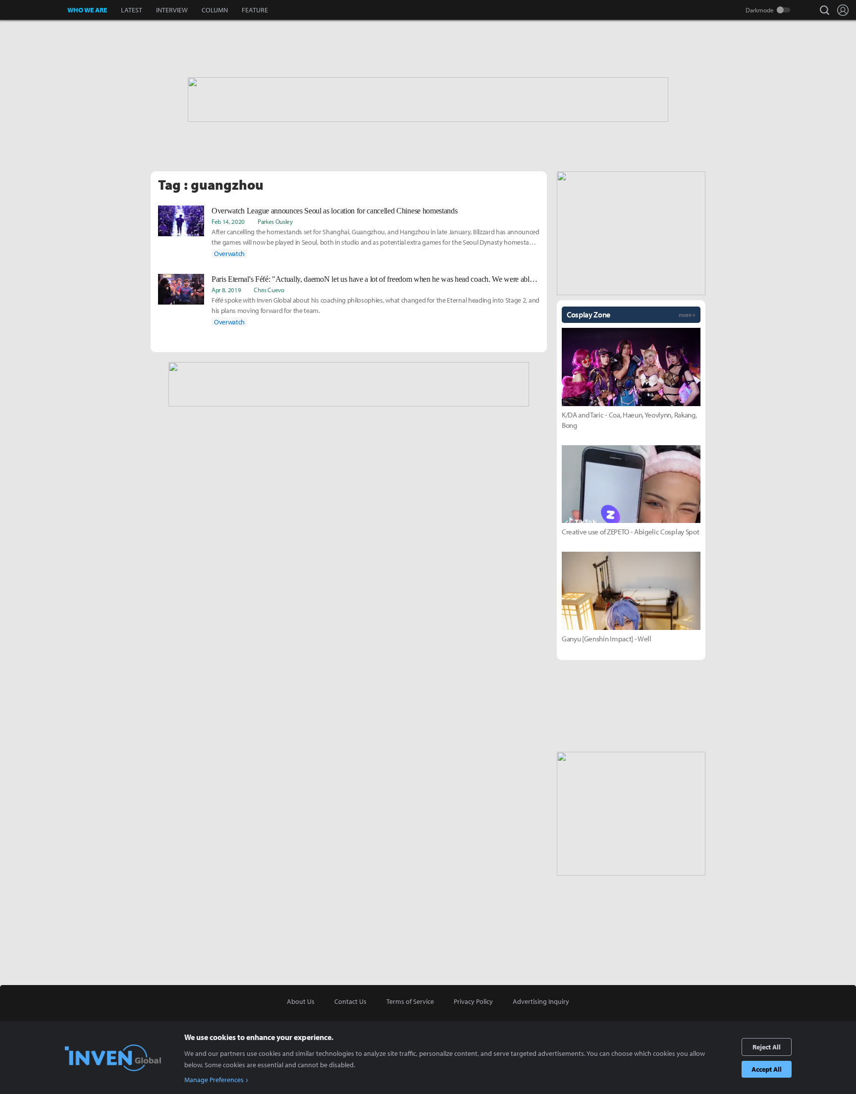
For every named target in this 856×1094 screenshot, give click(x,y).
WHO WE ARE (87, 9)
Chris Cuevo (269, 290)
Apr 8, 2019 (226, 290)
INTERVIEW (172, 9)
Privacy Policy (473, 1001)
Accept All (766, 1069)
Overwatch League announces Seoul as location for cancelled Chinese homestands (334, 211)
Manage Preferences (214, 1079)
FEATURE (255, 9)
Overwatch (229, 253)
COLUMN (215, 9)
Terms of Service (410, 1001)
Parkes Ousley (275, 221)
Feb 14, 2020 (228, 221)
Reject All (766, 1046)
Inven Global (33, 10)
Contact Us (350, 1001)
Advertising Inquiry (541, 1001)
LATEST (131, 9)
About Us (301, 1001)
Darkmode (760, 10)
